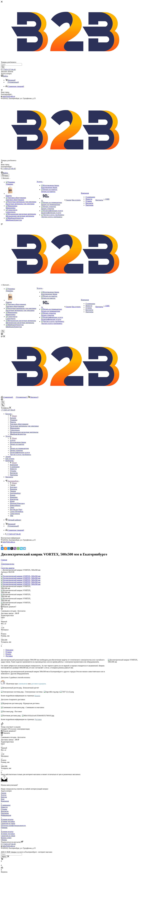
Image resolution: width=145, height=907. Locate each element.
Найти (4, 857)
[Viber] (15, 548)
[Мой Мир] (8, 548)
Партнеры (5, 813)
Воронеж (13, 489)
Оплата (8, 654)
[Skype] (21, 548)
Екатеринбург (15, 493)
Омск (12, 507)
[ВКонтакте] (2, 548)
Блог (3, 799)
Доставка (9, 656)
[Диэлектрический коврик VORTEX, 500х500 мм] (20, 576)
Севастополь (15, 514)
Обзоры (4, 840)
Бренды (4, 797)
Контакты (4, 811)
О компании (5, 805)
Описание (9, 650)
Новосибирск (15, 505)
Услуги (12, 440)
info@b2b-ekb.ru (9, 96)
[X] (11, 548)
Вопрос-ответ (6, 838)
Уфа (11, 516)
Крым (12, 501)
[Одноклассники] (5, 548)
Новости (4, 807)
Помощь (4, 828)
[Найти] (3, 67)
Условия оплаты (7, 819)
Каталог (13, 418)
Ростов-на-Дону (16, 509)
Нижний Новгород (17, 503)
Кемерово (13, 497)
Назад (14, 416)
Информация (6, 815)
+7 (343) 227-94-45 (8, 69)
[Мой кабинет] (2, 334)
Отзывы (8, 652)
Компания (14, 465)
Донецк (13, 491)
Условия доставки (8, 821)
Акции (3, 793)
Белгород (13, 487)
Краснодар (14, 499)
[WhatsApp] (18, 548)
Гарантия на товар (8, 823)
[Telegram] (24, 548)
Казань (12, 495)
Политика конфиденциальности (13, 825)
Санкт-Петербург (16, 511)
